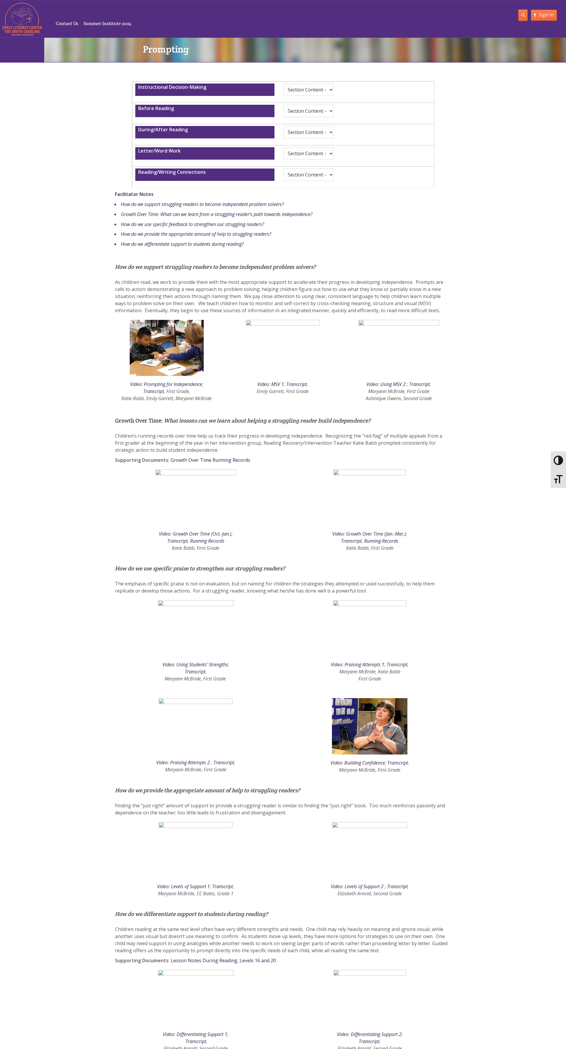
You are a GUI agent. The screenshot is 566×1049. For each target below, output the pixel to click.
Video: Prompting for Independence (166, 384)
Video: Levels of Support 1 (183, 886)
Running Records (207, 541)
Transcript (153, 391)
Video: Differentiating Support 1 (195, 1034)
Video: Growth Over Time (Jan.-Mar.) (369, 534)
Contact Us (67, 23)
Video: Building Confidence (357, 763)
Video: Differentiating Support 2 (369, 1034)
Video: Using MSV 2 (386, 384)
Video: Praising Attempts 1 (357, 664)
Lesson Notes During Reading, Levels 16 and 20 (223, 960)
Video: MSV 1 (270, 384)
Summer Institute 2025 (107, 23)
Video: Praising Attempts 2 (183, 762)
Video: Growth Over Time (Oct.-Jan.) (195, 534)
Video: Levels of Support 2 (357, 886)
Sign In (546, 15)
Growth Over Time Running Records (210, 460)
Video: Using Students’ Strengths (195, 664)
